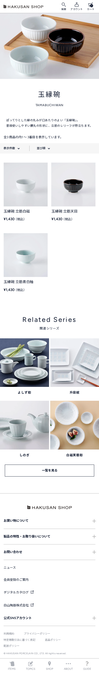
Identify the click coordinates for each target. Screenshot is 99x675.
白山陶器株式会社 (16, 605)
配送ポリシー (11, 646)
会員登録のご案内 (16, 580)
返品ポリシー (53, 640)
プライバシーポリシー (37, 633)
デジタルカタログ (16, 592)
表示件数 (9, 148)
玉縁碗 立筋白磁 (17, 211)
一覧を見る (49, 470)
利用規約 (9, 633)
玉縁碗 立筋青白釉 (18, 282)
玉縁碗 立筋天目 (64, 211)
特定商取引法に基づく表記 (19, 640)
